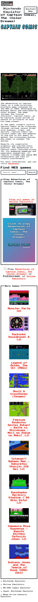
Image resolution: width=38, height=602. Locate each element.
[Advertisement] (19, 53)
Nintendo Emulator (14, 581)
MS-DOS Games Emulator (17, 588)
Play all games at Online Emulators (21, 200)
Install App (30, 10)
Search (32, 172)
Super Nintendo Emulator (18, 591)
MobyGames (13, 163)
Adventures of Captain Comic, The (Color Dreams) (20, 271)
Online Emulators (13, 584)
